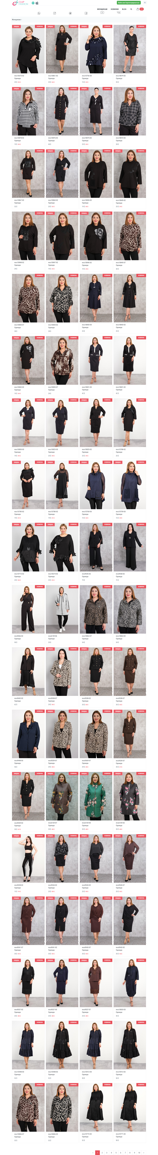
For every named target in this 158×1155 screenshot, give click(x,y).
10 (139, 1153)
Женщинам (102, 9)
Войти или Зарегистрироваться (128, 3)
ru (145, 2)
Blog (124, 9)
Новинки (115, 9)
